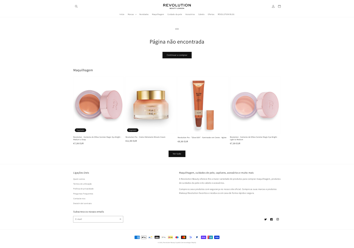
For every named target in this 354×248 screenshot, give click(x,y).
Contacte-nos (79, 198)
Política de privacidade (83, 188)
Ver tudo (177, 153)
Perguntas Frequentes (83, 193)
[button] (76, 6)
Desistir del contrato (82, 203)
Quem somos (79, 179)
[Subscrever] (120, 219)
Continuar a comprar (177, 55)
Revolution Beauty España (171, 242)
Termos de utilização (82, 184)
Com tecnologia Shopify (188, 242)
